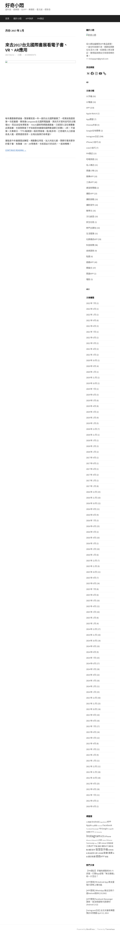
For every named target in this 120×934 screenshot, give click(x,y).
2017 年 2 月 (91, 480)
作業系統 (103, 843)
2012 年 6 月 (91, 801)
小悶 (19, 55)
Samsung (90, 843)
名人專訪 (90, 165)
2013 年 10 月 (91, 709)
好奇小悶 (14, 5)
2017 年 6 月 (91, 469)
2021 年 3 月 (91, 354)
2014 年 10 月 (91, 640)
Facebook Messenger (92, 829)
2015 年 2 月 (91, 617)
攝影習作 (90, 205)
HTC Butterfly (98, 832)
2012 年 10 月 (91, 778)
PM (107, 840)
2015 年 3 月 (91, 612)
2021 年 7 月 (91, 332)
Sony (95, 843)
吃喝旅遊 (90, 159)
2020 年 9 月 (91, 366)
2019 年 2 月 (91, 417)
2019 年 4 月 (91, 406)
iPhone (108, 836)
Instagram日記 (92, 136)
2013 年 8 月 (91, 720)
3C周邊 (88, 822)
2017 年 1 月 (91, 486)
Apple (89, 825)
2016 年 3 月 (91, 543)
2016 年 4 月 (91, 537)
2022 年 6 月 (91, 309)
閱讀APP (90, 273)
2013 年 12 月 (91, 698)
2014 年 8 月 (91, 652)
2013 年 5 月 (91, 738)
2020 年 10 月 (91, 360)
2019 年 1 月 (91, 423)
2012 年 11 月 (91, 772)
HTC (92, 832)
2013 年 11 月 (91, 703)
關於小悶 (17, 18)
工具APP (90, 182)
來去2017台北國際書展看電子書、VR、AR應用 (36, 47)
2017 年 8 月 (91, 463)
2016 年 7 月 (91, 520)
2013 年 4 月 (91, 743)
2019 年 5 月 (91, 400)
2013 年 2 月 (91, 755)
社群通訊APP (92, 239)
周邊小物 (90, 170)
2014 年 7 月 (91, 658)
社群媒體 (100, 853)
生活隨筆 (90, 233)
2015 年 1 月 (91, 623)
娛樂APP (90, 176)
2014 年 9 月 (91, 646)
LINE (100, 840)
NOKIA (104, 840)
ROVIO (110, 840)
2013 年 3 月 (91, 749)
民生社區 (90, 222)
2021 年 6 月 (91, 337)
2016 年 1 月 (91, 555)
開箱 (106, 857)
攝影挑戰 (90, 199)
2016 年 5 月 (91, 532)
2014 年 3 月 (91, 680)
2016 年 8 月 (91, 515)
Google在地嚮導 (93, 130)
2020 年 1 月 (91, 372)
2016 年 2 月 (91, 549)
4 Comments (30, 55)
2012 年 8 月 (91, 789)
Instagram (93, 836)
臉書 (105, 853)
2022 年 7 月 (91, 303)
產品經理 (91, 853)
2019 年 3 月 (91, 412)
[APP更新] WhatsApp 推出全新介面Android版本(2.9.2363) (100, 892)
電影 (88, 279)
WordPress (90, 929)
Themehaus (110, 929)
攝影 (99, 846)
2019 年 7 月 (91, 389)
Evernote (100, 825)
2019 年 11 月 (91, 377)
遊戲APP (90, 262)
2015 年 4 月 (91, 606)
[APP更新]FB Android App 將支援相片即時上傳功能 (100, 883)
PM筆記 (40, 18)
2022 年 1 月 (91, 314)
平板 (96, 846)
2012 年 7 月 (91, 795)
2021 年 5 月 (91, 343)
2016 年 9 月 (91, 509)
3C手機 (89, 96)
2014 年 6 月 (91, 663)
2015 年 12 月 (91, 560)
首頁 (7, 18)
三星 (99, 843)
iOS (103, 836)
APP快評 (29, 18)
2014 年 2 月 (91, 686)
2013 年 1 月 (91, 760)
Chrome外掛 (91, 125)
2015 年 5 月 (91, 600)
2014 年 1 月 (91, 692)
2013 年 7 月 (91, 726)
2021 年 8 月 (91, 326)
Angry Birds (103, 822)
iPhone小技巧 (92, 142)
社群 (96, 853)
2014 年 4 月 (91, 675)
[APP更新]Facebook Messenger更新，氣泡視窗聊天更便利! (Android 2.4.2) (99, 902)
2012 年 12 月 (91, 766)
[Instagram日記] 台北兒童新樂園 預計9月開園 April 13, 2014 (100, 911)
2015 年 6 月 (91, 595)
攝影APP (90, 193)
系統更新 (90, 250)
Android (95, 821)
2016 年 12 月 (91, 492)
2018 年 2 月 (91, 446)
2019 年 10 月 (91, 383)
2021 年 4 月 (91, 349)
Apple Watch (91, 113)
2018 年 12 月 (91, 429)
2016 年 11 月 (91, 497)
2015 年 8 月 (91, 583)
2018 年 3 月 (91, 440)
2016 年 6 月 (91, 526)
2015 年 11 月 (91, 566)
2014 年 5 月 (91, 669)
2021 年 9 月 (91, 320)
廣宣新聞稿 (91, 188)
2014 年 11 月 (91, 635)
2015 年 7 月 (91, 589)
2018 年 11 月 (91, 435)
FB (100, 828)
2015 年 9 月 (91, 578)
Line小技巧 (91, 148)
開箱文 (89, 268)
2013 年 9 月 (91, 715)
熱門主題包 (91, 228)
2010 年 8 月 (91, 806)
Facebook (107, 825)
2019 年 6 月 (91, 394)
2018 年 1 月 (91, 452)
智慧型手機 (102, 849)
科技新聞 (90, 245)
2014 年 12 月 (91, 629)
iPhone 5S (95, 840)
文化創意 (90, 216)
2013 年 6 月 (91, 732)
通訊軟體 (92, 856)
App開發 (90, 119)
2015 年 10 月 (91, 572)
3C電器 (89, 102)
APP (88, 108)
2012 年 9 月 (91, 783)
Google (105, 828)
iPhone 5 (89, 840)
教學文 (89, 210)
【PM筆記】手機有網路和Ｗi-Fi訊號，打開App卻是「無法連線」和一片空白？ (100, 873)
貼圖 (88, 256)
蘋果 (110, 853)
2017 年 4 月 (91, 475)
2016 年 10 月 (91, 503)
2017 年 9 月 (91, 457)
